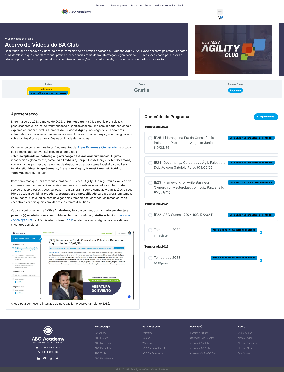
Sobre (148, 5)
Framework (102, 5)
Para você (136, 5)
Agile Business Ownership (98, 147)
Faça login (235, 90)
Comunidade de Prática (20, 38)
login (69, 220)
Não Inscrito (48, 89)
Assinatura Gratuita (164, 5)
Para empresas (119, 5)
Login (181, 5)
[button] (220, 12)
